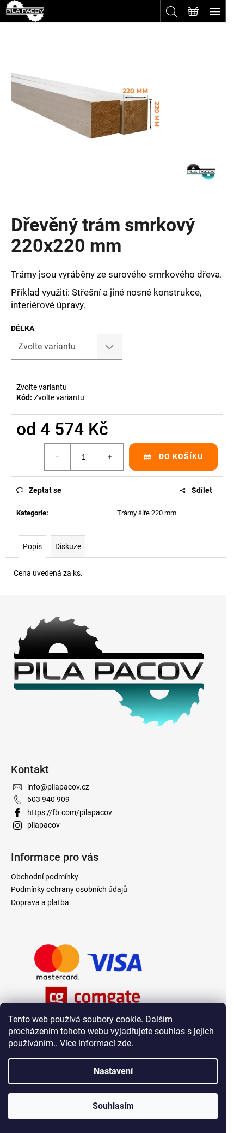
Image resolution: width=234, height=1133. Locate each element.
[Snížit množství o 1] (58, 457)
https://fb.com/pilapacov (69, 812)
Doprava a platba (40, 902)
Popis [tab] (32, 546)
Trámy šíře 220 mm (146, 513)
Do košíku (181, 456)
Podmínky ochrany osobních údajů (69, 889)
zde (124, 1043)
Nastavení (113, 1071)
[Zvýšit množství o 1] (110, 457)
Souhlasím (113, 1106)
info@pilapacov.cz (58, 786)
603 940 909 (48, 799)
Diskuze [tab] (68, 546)
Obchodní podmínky (44, 876)
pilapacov (43, 825)
